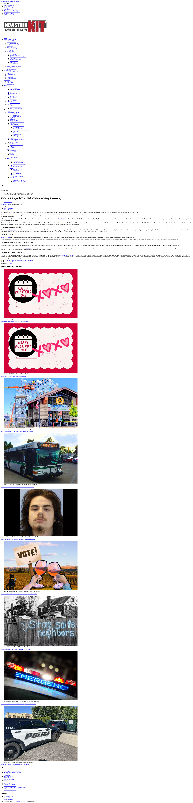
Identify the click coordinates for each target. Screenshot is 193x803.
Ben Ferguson (13, 62)
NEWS (8, 94)
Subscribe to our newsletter (16, 108)
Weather (9, 86)
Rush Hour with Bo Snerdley (14, 48)
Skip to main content (5, 1)
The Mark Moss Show (15, 55)
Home (5, 38)
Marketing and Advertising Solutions (12, 772)
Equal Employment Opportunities (12, 771)
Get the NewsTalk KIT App (13, 71)
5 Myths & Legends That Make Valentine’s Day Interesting (19, 260)
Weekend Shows (11, 51)
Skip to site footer (14, 1)
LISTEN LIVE (7, 70)
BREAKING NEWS (9, 5)
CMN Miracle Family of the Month (12, 12)
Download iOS (10, 77)
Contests (9, 81)
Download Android (11, 78)
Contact (5, 788)
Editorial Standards (8, 776)
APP (5, 76)
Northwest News (14, 100)
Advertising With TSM (15, 107)
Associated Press (11, 67)
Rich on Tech (13, 58)
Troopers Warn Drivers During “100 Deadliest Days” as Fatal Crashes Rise (18, 704)
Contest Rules (10, 82)
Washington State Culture (10, 8)
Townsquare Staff (5, 204)
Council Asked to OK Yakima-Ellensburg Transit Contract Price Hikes (17, 487)
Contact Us (12, 105)
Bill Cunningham (14, 63)
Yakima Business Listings (10, 790)
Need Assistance (7, 775)
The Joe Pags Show (11, 47)
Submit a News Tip (14, 96)
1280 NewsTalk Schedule (10, 39)
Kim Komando (13, 54)
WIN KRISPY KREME (9, 13)
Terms (5, 780)
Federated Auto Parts (15, 103)
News (7, 263)
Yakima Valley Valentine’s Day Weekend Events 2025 (13, 376)
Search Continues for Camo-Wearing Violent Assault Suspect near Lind (18, 539)
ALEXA (9, 73)
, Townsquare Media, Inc (19, 801)
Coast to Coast (10, 40)
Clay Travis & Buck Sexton (13, 44)
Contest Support (10, 84)
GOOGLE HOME (11, 74)
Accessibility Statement (9, 784)
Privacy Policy (7, 783)
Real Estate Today (14, 61)
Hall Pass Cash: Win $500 (10, 9)
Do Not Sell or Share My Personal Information (15, 787)
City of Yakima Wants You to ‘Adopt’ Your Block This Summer (16, 649)
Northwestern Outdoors (15, 52)
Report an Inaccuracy (9, 779)
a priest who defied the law (60, 218)
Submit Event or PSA (15, 93)
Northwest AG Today (12, 42)
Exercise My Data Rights (10, 786)
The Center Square (11, 69)
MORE (5, 85)
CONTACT (9, 104)
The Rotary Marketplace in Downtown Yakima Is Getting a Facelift (17, 431)
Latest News (13, 97)
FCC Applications (8, 777)
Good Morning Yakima (12, 43)
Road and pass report (15, 89)
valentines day (10, 262)
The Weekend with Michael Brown (18, 57)
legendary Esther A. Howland (67, 255)
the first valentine (12, 230)
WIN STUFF (7, 80)
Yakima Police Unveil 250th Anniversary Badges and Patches (15, 764)
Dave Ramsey (10, 50)
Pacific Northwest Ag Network (14, 66)
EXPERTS (9, 101)
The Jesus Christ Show (15, 59)
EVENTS (9, 92)
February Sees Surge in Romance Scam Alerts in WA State (14, 321)
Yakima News (7, 6)
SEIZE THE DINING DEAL (11, 10)
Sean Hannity (10, 46)
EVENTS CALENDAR (9, 14)
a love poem (28, 248)
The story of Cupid (5, 237)
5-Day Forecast (13, 88)
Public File (6, 773)
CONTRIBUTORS (8, 65)
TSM (11, 263)
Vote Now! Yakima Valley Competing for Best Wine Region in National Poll (19, 594)
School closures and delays (16, 90)
